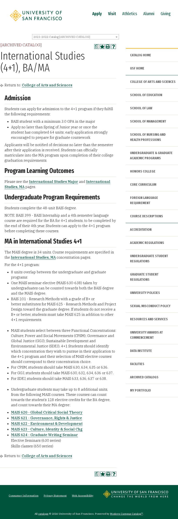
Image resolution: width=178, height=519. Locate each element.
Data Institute (141, 351)
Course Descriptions (146, 216)
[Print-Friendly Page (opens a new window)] (107, 46)
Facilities (137, 364)
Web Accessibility (82, 495)
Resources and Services (149, 319)
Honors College (142, 171)
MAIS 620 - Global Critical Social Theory (46, 412)
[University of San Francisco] (36, 22)
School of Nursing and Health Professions (148, 137)
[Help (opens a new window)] (113, 46)
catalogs (43, 513)
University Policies (145, 293)
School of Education (146, 95)
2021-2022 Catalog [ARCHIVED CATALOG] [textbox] (61, 37)
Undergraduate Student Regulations (149, 258)
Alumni (148, 13)
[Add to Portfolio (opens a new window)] (102, 46)
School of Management (148, 121)
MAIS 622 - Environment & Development (46, 423)
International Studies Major (53, 181)
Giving (166, 13)
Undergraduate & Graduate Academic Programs (151, 155)
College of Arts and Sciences (47, 85)
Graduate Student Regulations (144, 277)
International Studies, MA (33, 257)
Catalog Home (140, 55)
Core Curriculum (143, 184)
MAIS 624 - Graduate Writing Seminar (44, 435)
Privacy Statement (55, 495)
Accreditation (141, 229)
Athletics (129, 13)
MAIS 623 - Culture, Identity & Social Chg (46, 429)
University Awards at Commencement (146, 335)
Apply (97, 13)
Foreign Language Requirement (144, 200)
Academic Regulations (147, 243)
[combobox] (75, 36)
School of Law (141, 108)
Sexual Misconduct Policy (150, 306)
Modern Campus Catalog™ (126, 513)
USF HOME (137, 68)
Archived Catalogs (144, 377)
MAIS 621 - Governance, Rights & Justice (46, 418)
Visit (112, 13)
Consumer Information (23, 495)
